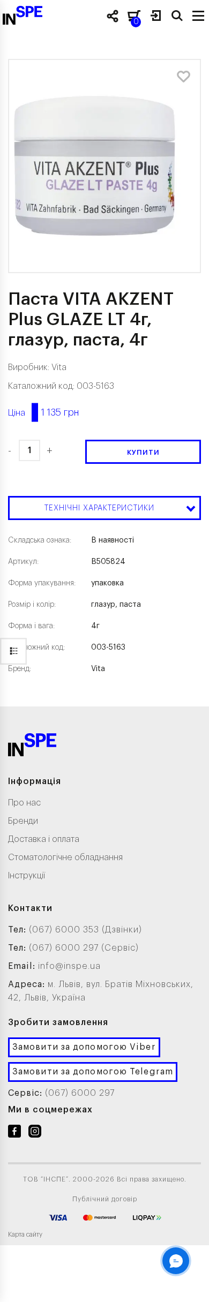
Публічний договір (104, 1199)
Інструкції (26, 875)
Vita (58, 367)
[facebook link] (14, 1133)
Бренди (23, 821)
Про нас (24, 803)
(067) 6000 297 (80, 1093)
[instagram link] (34, 1133)
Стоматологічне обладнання (65, 857)
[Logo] (32, 747)
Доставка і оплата (43, 839)
